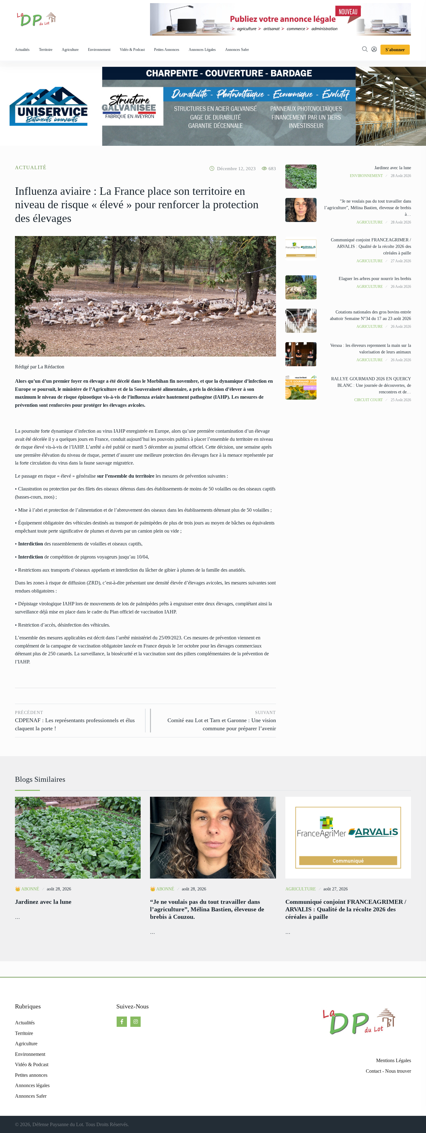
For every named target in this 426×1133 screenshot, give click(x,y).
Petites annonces (166, 49)
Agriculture (70, 49)
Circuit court (368, 400)
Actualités (22, 49)
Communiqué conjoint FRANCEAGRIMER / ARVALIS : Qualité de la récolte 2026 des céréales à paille (371, 246)
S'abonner (395, 49)
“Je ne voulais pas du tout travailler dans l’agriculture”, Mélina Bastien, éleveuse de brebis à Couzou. (207, 909)
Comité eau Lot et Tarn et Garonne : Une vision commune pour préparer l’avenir (221, 721)
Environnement (99, 49)
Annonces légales (202, 49)
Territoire (45, 49)
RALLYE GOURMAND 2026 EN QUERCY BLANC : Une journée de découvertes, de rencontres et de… (371, 385)
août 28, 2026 (59, 889)
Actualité (30, 167)
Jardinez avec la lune (393, 167)
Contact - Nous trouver (388, 1071)
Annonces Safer (237, 49)
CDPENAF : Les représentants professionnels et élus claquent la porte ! (75, 721)
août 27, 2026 (335, 889)
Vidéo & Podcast (132, 49)
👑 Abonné (27, 889)
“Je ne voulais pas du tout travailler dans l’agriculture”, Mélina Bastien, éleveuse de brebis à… (367, 208)
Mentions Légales (393, 1060)
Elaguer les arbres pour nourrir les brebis (375, 278)
